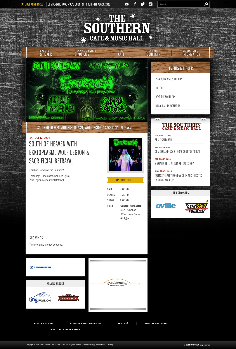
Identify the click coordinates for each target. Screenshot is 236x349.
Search (206, 4)
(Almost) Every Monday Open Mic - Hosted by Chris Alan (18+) (178, 177)
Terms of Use (100, 345)
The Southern (180, 126)
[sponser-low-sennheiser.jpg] (40, 273)
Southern (153, 53)
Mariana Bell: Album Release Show (175, 163)
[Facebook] (135, 4)
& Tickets (46, 53)
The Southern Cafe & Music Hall (118, 28)
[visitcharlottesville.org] (115, 307)
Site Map (110, 345)
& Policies (85, 53)
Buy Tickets (127, 180)
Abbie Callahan (163, 139)
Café (121, 53)
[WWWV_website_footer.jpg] (197, 207)
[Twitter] (143, 4)
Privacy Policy (88, 345)
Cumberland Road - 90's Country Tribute (70, 4)
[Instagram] (151, 4)
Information (191, 53)
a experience (197, 344)
